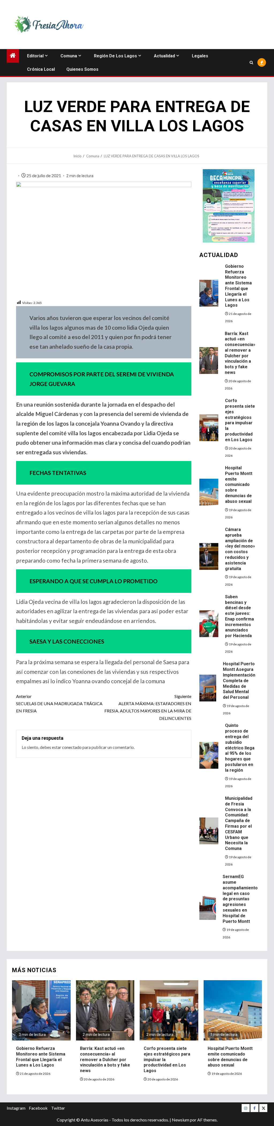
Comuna (68, 55)
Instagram (16, 1107)
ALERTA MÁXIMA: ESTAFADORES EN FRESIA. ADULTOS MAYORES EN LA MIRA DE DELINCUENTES (147, 707)
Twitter (58, 1107)
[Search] (251, 62)
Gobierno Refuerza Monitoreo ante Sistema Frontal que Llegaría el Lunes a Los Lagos (238, 286)
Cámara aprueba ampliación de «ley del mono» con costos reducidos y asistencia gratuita (240, 549)
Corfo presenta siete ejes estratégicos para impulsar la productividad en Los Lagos (240, 420)
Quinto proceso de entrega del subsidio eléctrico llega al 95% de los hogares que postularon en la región (239, 747)
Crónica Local (41, 69)
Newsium (180, 1119)
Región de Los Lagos (115, 55)
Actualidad (164, 55)
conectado (72, 747)
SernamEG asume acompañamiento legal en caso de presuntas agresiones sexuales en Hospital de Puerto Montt (240, 899)
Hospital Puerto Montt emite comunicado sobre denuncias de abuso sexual (238, 484)
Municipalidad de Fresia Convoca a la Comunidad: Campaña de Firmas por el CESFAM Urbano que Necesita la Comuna (238, 823)
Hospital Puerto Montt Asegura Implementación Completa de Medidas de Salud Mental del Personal (239, 680)
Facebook (38, 1107)
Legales (200, 55)
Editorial (35, 55)
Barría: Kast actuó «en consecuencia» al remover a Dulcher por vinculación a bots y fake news (105, 1059)
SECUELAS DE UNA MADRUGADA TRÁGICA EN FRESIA (59, 703)
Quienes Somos (82, 69)
